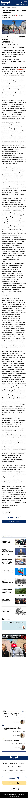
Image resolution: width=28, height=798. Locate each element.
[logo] (5, 3)
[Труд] (14, 757)
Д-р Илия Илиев (16, 747)
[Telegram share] (9, 512)
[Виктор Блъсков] (22, 722)
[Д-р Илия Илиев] (22, 747)
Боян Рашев (18, 627)
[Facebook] (10, 789)
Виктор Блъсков (16, 721)
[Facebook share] (3, 512)
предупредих (20, 69)
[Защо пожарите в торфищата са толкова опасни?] (20, 591)
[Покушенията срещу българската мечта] (20, 571)
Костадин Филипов (10, 15)
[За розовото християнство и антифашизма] (20, 601)
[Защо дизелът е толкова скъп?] (20, 542)
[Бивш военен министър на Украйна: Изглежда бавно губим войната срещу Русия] (20, 551)
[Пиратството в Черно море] (20, 610)
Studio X (17, 796)
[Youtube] (14, 789)
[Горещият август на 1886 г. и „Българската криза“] (20, 581)
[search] (22, 2)
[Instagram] (18, 789)
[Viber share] (6, 512)
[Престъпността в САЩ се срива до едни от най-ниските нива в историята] (20, 562)
